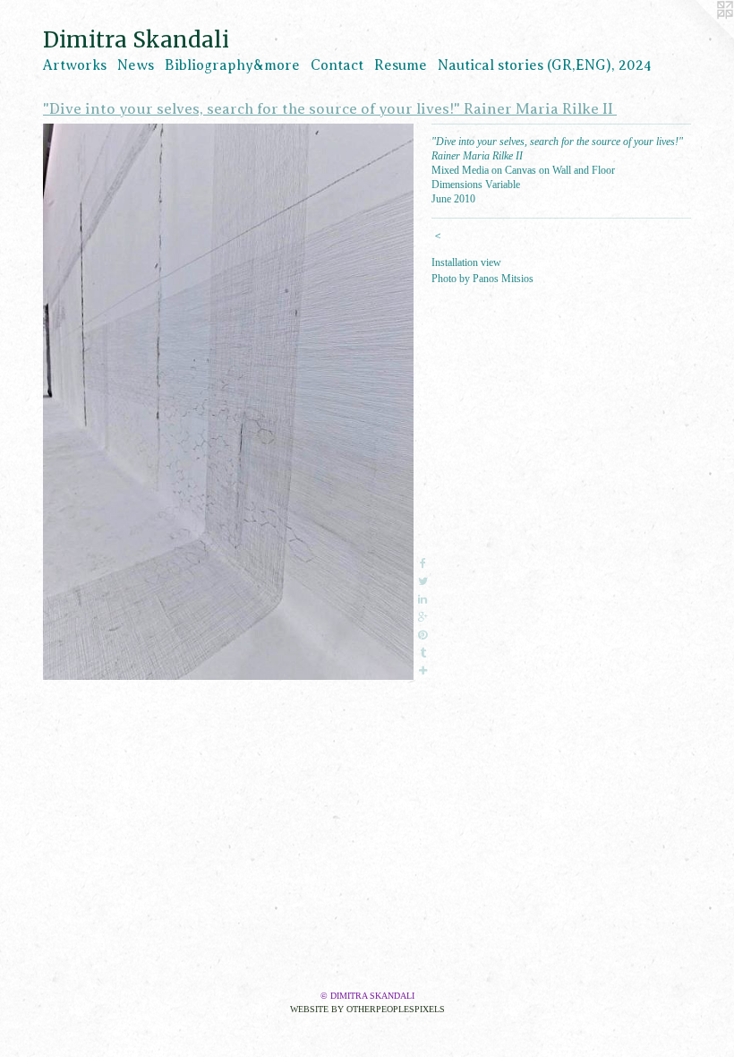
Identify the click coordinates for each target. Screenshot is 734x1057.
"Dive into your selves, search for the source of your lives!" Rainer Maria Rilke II (330, 108)
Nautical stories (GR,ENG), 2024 (545, 65)
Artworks (75, 65)
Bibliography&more (232, 65)
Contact (337, 65)
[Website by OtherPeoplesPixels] (698, 36)
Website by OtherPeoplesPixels (367, 1009)
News (135, 65)
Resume (400, 65)
